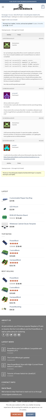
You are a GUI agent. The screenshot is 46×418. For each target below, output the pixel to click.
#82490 (41, 38)
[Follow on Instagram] (7, 334)
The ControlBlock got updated (18, 357)
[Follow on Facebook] (3, 334)
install (7, 20)
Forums (11, 15)
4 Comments (13, 369)
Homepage (5, 15)
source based (13, 20)
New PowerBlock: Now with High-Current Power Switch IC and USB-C (25, 365)
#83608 (41, 140)
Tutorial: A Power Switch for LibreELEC (21, 373)
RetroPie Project (18, 15)
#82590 (41, 118)
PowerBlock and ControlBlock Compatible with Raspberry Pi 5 (24, 349)
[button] (3, 7)
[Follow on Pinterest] (19, 334)
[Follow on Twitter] (11, 334)
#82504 (41, 88)
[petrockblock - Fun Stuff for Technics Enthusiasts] (23, 7)
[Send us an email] (15, 334)
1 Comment (13, 353)
